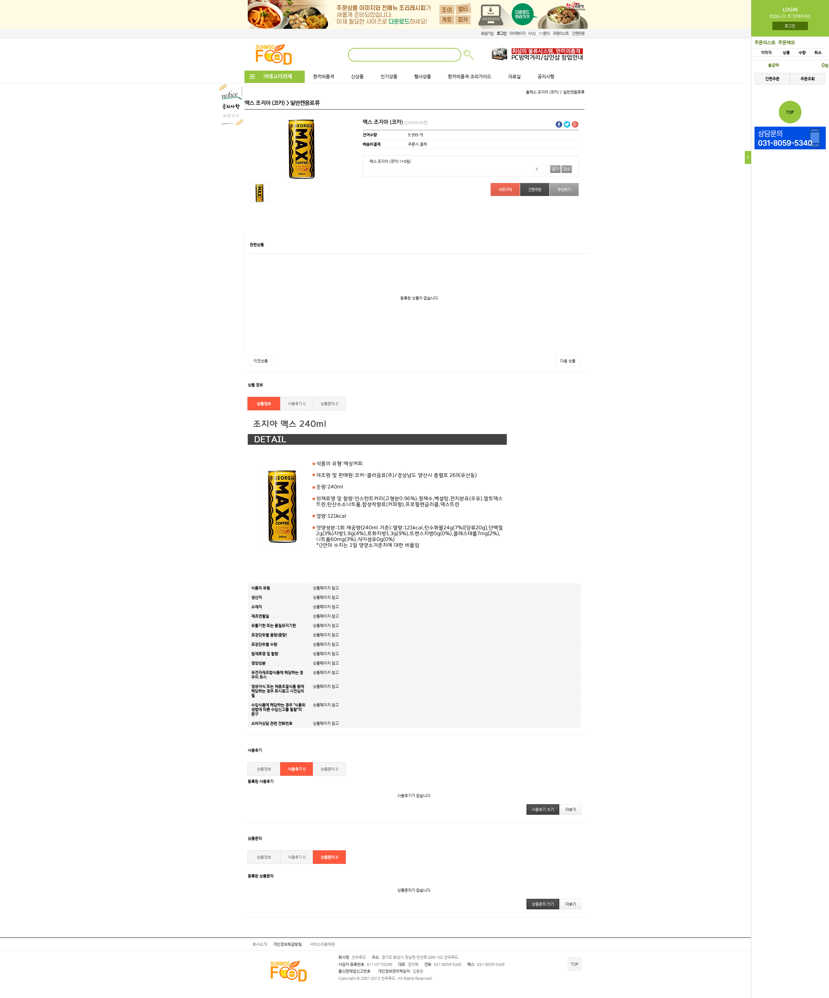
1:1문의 (544, 33)
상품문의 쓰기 (543, 904)
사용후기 (296, 403)
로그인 (790, 26)
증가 (555, 169)
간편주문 (578, 33)
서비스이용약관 (322, 944)
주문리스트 (561, 33)
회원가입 (487, 33)
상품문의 (329, 403)
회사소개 (260, 944)
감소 (566, 169)
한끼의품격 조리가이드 (469, 76)
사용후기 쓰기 (543, 809)
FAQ (531, 33)
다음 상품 (567, 361)
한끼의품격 (323, 76)
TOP (574, 964)
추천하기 (564, 189)
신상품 (357, 76)
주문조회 (808, 78)
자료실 (514, 76)
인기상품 (388, 76)
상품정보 (264, 403)
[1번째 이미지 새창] (259, 192)
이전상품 (261, 361)
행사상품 (422, 76)
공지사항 (546, 76)
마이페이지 (517, 33)
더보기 (570, 809)
